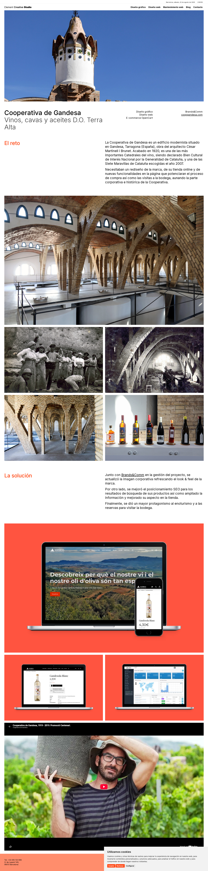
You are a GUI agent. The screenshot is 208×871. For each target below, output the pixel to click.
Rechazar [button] (120, 866)
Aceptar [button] (111, 866)
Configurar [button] (130, 866)
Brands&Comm (132, 475)
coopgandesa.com (192, 114)
